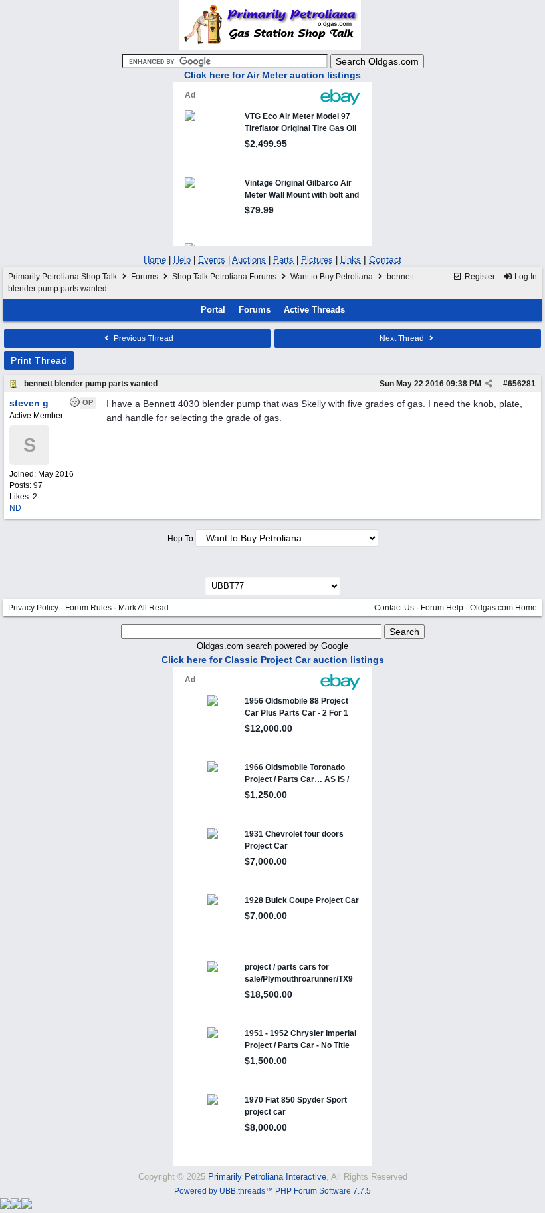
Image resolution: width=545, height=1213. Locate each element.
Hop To (180, 538)
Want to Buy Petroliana (332, 276)
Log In (524, 276)
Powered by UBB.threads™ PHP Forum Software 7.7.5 (272, 1191)
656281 (522, 383)
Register (479, 276)
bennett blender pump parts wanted (91, 383)
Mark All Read (143, 607)
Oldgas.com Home (503, 607)
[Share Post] (488, 384)
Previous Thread (142, 338)
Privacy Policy (33, 607)
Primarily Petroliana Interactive (267, 1177)
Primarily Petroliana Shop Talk (62, 276)
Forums (144, 276)
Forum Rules (88, 607)
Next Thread (403, 338)
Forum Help (442, 607)
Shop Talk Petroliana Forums (224, 276)
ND (15, 508)
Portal (213, 310)
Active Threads (314, 310)
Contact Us (394, 607)
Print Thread (39, 360)
